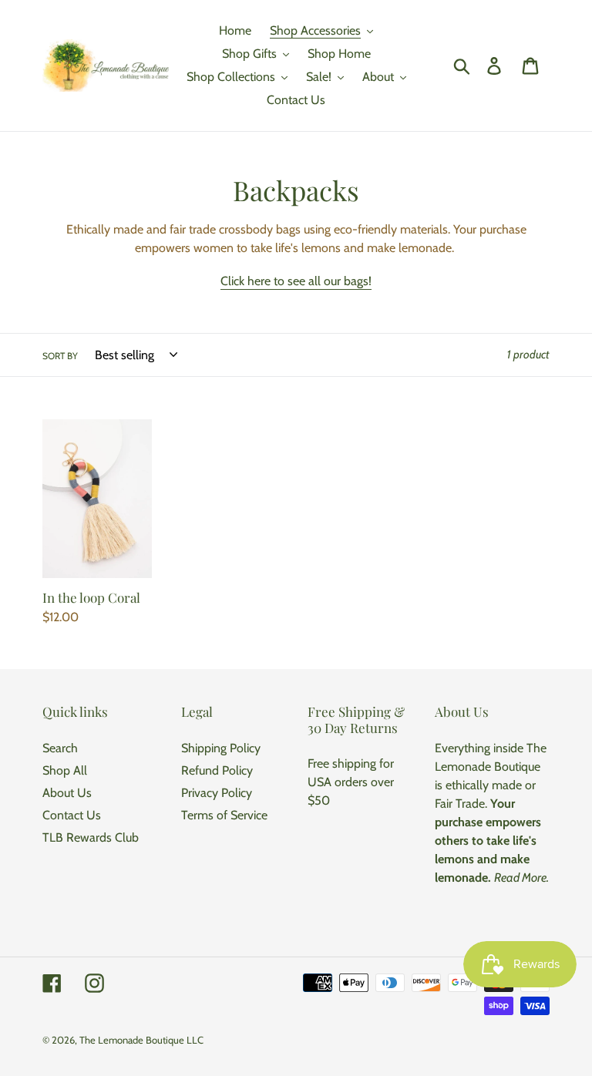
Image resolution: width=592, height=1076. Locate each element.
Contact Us (71, 815)
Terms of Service (224, 815)
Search (60, 748)
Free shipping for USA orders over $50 (351, 782)
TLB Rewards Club (90, 837)
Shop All (64, 770)
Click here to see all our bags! (296, 281)
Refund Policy (217, 770)
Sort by (60, 355)
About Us (67, 792)
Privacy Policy (216, 792)
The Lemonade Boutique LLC (141, 1040)
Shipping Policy (221, 748)
